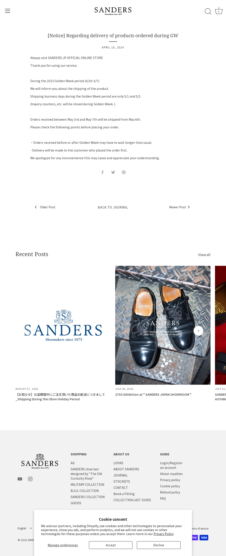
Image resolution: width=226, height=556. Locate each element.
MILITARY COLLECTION (87, 484)
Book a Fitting (124, 493)
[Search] (208, 11)
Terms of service (199, 528)
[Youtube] (20, 478)
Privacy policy (170, 480)
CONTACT (120, 487)
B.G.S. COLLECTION (85, 490)
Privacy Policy (164, 534)
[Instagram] (30, 478)
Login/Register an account (171, 465)
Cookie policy (170, 486)
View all (204, 254)
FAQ (163, 498)
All (72, 463)
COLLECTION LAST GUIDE (132, 500)
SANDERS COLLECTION (88, 497)
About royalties (171, 473)
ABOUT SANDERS (126, 469)
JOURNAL (120, 475)
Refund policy (170, 492)
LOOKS (118, 463)
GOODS (76, 503)
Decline (158, 545)
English (22, 528)
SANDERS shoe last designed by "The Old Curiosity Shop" (86, 473)
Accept (111, 545)
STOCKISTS (121, 481)
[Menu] (8, 11)
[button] (27, 331)
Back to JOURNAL (113, 207)
